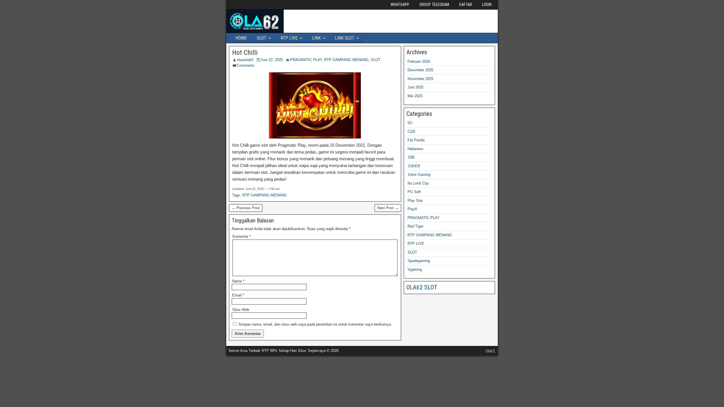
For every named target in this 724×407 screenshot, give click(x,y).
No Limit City (418, 183)
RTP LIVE (289, 38)
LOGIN (487, 4)
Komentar (241, 236)
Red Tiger (415, 226)
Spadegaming (419, 261)
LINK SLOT (344, 38)
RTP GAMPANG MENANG (346, 60)
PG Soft (414, 192)
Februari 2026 (419, 61)
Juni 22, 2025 (272, 60)
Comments (246, 65)
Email (238, 295)
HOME (241, 38)
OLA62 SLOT (421, 287)
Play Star (415, 200)
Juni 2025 (415, 87)
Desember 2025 (420, 70)
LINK (316, 38)
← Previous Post (246, 208)
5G (410, 123)
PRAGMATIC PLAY (306, 60)
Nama (238, 281)
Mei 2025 (415, 96)
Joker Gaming (419, 174)
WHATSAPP (400, 4)
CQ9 (411, 131)
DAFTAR (465, 4)
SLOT (261, 38)
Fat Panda (416, 140)
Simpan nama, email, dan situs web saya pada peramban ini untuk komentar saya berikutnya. (315, 324)
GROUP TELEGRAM (434, 4)
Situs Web (240, 310)
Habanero (415, 149)
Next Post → (387, 208)
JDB (411, 157)
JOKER (414, 166)
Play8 (412, 209)
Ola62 (490, 351)
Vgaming (415, 269)
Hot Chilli (245, 53)
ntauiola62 (245, 60)
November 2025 (420, 79)
